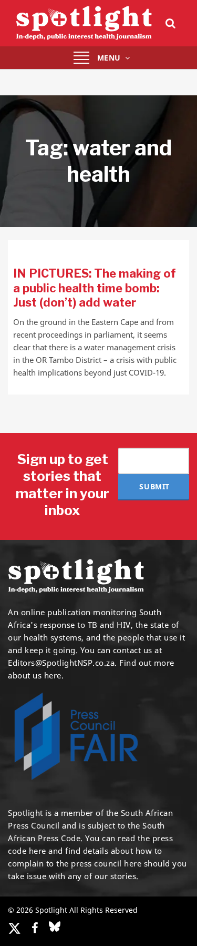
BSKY (54, 926)
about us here (34, 675)
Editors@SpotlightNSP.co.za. (62, 662)
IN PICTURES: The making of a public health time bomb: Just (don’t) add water (94, 288)
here (37, 850)
